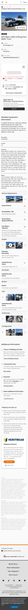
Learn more (10, 465)
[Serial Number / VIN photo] (24, 212)
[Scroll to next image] (25, 199)
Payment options (8, 386)
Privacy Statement (9, 585)
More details (7, 371)
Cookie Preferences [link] (14, 588)
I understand (14, 607)
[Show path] (7, 7)
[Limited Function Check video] (24, 262)
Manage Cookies (5, 603)
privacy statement (17, 603)
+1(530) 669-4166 (8, 399)
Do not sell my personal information (14, 586)
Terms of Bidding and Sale (11, 358)
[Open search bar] (21, 2)
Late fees (15, 381)
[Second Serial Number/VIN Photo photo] (24, 219)
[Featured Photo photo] (24, 206)
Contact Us (21, 556)
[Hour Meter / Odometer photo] (24, 226)
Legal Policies (19, 585)
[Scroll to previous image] (3, 199)
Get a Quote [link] (9, 461)
